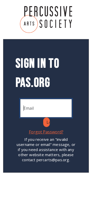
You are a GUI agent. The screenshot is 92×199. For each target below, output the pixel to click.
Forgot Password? (46, 132)
